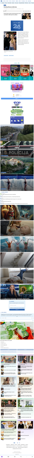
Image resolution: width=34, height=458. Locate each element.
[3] (5, 72)
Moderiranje (23, 444)
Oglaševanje (8, 444)
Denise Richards (11, 55)
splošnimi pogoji (16, 307)
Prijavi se (17, 309)
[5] (25, 72)
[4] (15, 72)
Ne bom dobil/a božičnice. (5, 347)
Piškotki (26, 444)
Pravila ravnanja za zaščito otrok (11, 447)
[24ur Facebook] (17, 442)
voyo (19, 420)
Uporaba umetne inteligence (17, 448)
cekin (19, 376)
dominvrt (20, 398)
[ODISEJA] (17, 63)
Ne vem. (2, 346)
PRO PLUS (16, 444)
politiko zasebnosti (21, 307)
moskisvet (3, 398)
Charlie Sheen (6, 55)
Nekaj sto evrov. (3, 343)
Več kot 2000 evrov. (4, 345)
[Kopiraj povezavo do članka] (30, 11)
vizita (3, 376)
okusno (3, 420)
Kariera (19, 444)
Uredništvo (12, 444)
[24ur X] (19, 442)
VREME (16, 98)
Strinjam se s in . (17, 307)
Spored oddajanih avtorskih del (23, 447)
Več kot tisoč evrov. (4, 344)
